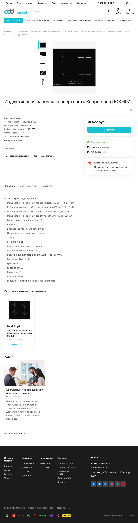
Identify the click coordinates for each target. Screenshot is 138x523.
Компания (27, 458)
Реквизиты (45, 463)
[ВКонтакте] (93, 484)
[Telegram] (117, 484)
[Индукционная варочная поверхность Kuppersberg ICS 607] (74, 67)
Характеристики (28, 186)
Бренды (8, 474)
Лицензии (27, 467)
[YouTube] (123, 484)
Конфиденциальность (112, 515)
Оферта (130, 515)
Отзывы (26, 471)
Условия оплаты (65, 463)
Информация (47, 458)
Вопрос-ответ (64, 478)
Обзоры (61, 482)
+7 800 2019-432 (105, 3)
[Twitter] (105, 484)
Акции (7, 470)
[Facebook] (99, 484)
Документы (47, 186)
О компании (28, 463)
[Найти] (107, 11)
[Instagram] (111, 484)
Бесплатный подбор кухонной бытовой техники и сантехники (24, 393)
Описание (9, 186)
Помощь (62, 458)
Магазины (44, 467)
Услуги (7, 478)
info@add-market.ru (100, 467)
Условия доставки (66, 467)
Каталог (8, 466)
